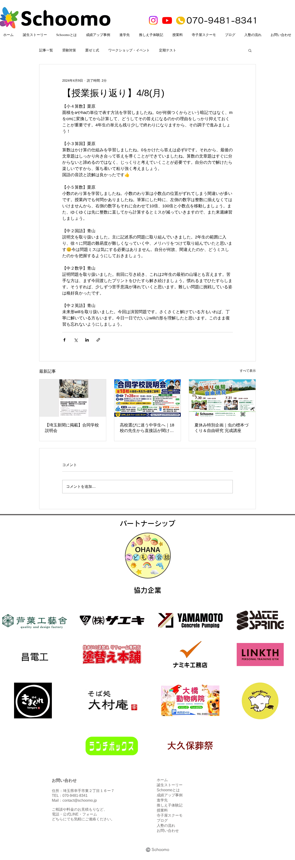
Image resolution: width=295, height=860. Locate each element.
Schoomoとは (168, 790)
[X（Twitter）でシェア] (76, 340)
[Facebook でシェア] (64, 340)
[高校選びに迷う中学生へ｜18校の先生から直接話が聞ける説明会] (147, 398)
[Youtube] (167, 20)
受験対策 (69, 50)
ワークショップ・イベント (129, 50)
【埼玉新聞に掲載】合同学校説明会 (72, 428)
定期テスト (167, 50)
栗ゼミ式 (92, 50)
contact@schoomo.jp (79, 800)
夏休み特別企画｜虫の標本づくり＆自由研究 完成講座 (221, 428)
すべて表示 (248, 370)
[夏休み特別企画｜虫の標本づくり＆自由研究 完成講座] (222, 398)
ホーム (162, 780)
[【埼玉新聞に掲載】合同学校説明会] (72, 398)
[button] (250, 50)
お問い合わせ (168, 831)
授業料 (162, 810)
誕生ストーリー (170, 785)
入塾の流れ (166, 825)
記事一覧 (46, 50)
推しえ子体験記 (170, 805)
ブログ (162, 820)
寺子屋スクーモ (170, 815)
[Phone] (180, 20)
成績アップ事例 (170, 795)
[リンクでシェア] (98, 340)
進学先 (162, 800)
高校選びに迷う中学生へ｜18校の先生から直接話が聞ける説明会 (147, 428)
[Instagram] (153, 20)
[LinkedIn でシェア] (87, 340)
